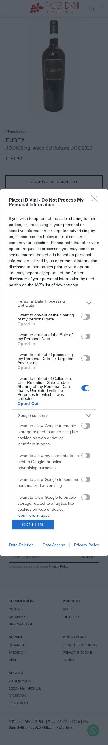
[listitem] (54, 303)
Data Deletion (21, 545)
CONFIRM (32, 525)
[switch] (85, 317)
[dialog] (54, 372)
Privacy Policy (86, 545)
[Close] (96, 200)
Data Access (54, 545)
